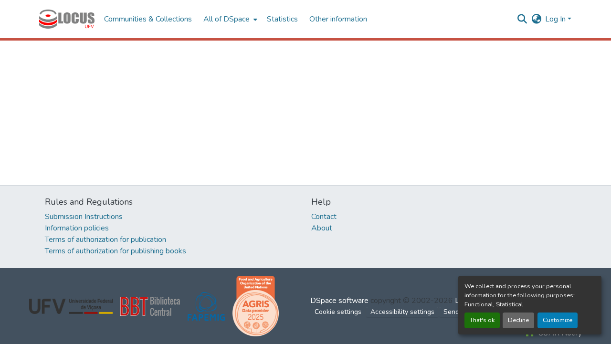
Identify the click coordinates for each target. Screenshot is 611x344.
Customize (557, 320)
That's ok (482, 320)
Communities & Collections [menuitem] (148, 19)
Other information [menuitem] (338, 19)
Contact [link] (324, 216)
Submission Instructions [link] (84, 216)
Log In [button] (556, 19)
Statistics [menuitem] (282, 19)
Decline (518, 320)
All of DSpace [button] (226, 19)
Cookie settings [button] (338, 311)
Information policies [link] (77, 228)
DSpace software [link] (339, 300)
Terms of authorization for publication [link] (105, 239)
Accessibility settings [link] (402, 311)
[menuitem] (229, 19)
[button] (67, 19)
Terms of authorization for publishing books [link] (115, 251)
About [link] (321, 228)
